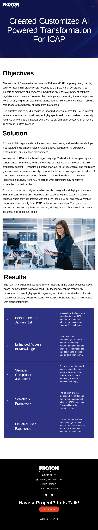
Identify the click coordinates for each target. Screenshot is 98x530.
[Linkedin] (52, 495)
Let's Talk (49, 509)
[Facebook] (45, 495)
